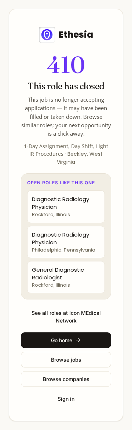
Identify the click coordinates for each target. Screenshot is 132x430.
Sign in (66, 399)
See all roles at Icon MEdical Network (66, 317)
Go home (61, 340)
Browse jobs (66, 360)
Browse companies (66, 379)
